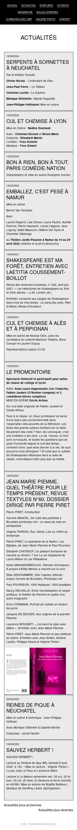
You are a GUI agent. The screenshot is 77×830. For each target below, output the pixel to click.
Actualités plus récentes (55, 809)
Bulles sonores (47, 12)
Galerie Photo (45, 19)
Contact (64, 19)
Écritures (46, 5)
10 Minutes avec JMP (19, 19)
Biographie (25, 12)
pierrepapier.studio (42, 824)
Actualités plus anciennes (22, 805)
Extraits (63, 5)
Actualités (28, 5)
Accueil (12, 5)
